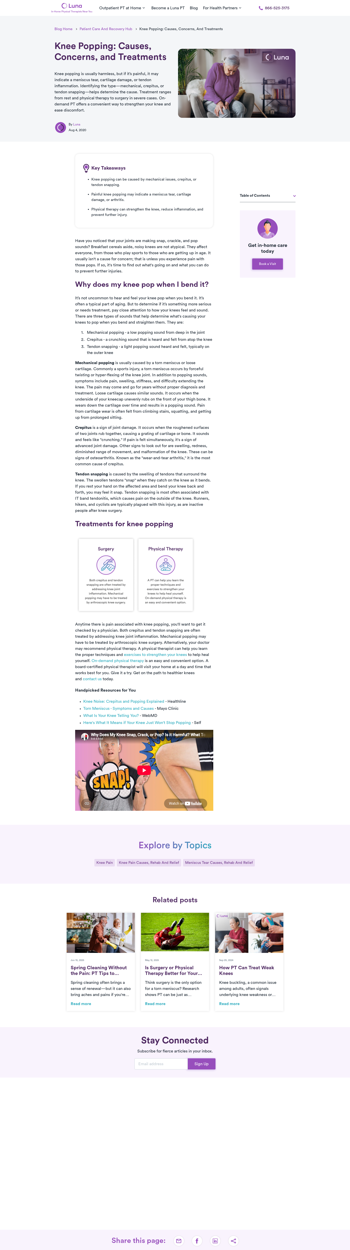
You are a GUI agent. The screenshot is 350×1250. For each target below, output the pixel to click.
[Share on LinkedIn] (215, 1241)
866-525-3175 (277, 8)
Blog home (63, 29)
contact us (92, 679)
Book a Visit (267, 264)
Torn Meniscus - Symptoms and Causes (118, 709)
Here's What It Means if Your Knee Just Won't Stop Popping (137, 723)
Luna (76, 124)
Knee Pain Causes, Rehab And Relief (149, 862)
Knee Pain (104, 862)
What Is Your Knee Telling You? (111, 716)
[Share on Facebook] (197, 1241)
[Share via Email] (179, 1241)
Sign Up (201, 1064)
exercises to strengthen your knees (155, 655)
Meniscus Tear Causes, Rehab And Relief (219, 862)
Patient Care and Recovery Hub (106, 29)
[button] (233, 1241)
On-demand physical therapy (118, 661)
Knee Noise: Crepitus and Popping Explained (123, 701)
